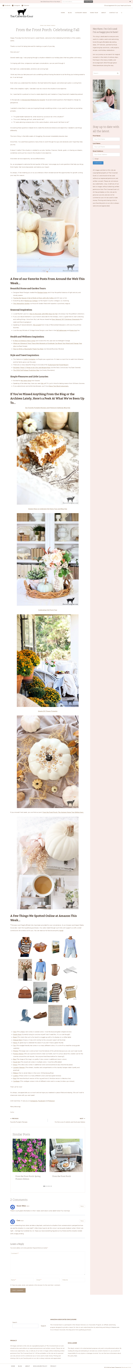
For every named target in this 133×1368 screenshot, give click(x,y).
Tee (14, 1046)
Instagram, (34, 1101)
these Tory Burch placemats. (59, 386)
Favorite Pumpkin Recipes (19, 1120)
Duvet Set (16, 1062)
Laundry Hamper (19, 1068)
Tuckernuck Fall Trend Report (58, 365)
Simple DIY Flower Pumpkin (47, 711)
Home (63, 12)
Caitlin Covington (29, 359)
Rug (14, 1078)
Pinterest (51, 1101)
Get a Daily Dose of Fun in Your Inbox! (50, 1)
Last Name (96, 143)
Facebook (41, 1101)
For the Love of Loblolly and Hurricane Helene (70, 1120)
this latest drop (26, 381)
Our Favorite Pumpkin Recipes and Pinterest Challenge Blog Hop (47, 408)
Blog (70, 12)
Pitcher (15, 1051)
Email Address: (98, 151)
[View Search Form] (122, 13)
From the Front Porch (47, 25)
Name (13, 1280)
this (42, 383)
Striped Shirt (17, 1040)
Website (65, 1280)
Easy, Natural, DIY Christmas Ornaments (66, 319)
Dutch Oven (17, 1034)
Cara (18, 1220)
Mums (15, 1043)
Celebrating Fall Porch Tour (47, 610)
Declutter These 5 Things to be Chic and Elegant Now (31, 368)
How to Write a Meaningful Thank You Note (28, 349)
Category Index (81, 12)
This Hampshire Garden (21, 304)
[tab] (44, 1186)
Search (14, 1322)
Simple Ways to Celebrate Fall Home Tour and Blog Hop (47, 509)
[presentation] (29, 1155)
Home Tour (94, 12)
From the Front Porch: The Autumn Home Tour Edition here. (63, 812)
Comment (14, 1253)
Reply (82, 1206)
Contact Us (113, 12)
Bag (14, 1059)
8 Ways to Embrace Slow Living (24, 341)
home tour (73, 330)
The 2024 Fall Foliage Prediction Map (26, 370)
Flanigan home (42, 293)
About (103, 12)
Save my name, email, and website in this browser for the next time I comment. (36, 1285)
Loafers (15, 1076)
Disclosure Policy (40, 1366)
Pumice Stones (18, 1054)
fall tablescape (61, 330)
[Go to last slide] (15, 1162)
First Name (96, 136)
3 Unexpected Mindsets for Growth (32, 100)
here (75, 1356)
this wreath (37, 325)
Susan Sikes (21, 1206)
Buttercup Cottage (31, 301)
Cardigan (16, 1081)
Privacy (53, 1366)
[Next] (79, 1162)
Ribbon (15, 1073)
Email (39, 1280)
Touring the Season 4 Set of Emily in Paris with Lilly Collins (33, 298)
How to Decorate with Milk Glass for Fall (43, 314)
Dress (15, 1065)
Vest (14, 1032)
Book (15, 1037)
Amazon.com (115, 1327)
